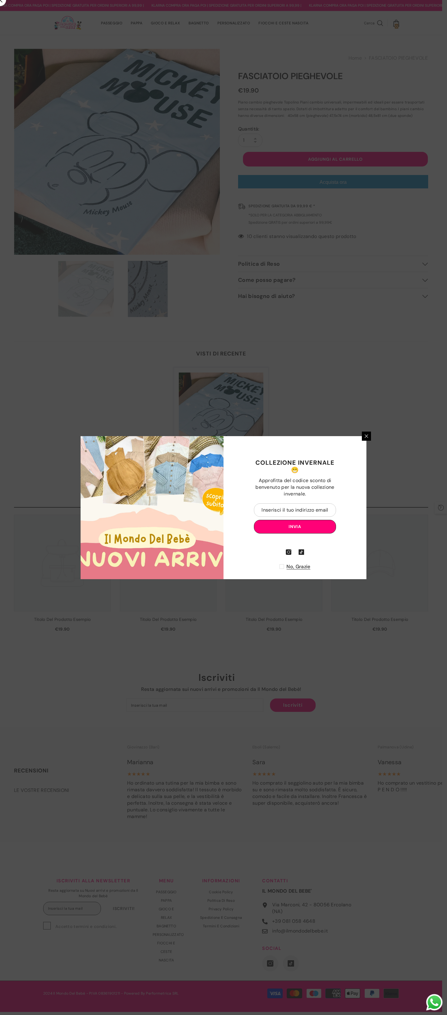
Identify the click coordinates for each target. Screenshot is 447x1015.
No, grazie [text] (298, 566)
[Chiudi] (366, 436)
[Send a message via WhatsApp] (434, 1002)
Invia (295, 526)
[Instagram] (288, 552)
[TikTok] (301, 552)
